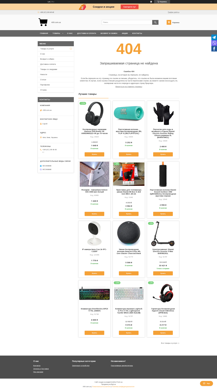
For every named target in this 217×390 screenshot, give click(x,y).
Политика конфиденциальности (123, 386)
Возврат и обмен (109, 33)
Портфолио (45, 85)
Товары (56, 33)
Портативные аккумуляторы (122, 366)
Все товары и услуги (169, 343)
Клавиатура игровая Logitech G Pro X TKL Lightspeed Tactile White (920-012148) (128, 311)
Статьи (43, 80)
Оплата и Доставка (41, 369)
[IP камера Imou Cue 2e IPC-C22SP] (94, 233)
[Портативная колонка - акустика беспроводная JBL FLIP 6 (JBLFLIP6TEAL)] (129, 113)
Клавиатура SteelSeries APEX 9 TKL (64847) (94, 310)
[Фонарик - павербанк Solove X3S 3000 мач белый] (94, 174)
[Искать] (155, 22)
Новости (43, 74)
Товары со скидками (48, 69)
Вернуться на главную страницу (129, 87)
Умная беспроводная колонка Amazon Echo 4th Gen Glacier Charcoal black (129, 251)
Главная (44, 33)
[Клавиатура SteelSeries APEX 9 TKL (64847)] (94, 292)
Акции (125, 33)
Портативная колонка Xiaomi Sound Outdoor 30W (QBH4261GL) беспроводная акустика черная (163, 193)
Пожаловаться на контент (101, 386)
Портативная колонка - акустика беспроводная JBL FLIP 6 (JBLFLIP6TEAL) (129, 131)
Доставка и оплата (86, 33)
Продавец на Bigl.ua (108, 384)
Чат (208, 383)
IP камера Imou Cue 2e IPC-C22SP (94, 250)
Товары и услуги (47, 49)
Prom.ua (119, 382)
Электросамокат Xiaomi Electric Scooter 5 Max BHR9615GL (163, 251)
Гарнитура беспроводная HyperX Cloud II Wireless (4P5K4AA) (163, 311)
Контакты (137, 33)
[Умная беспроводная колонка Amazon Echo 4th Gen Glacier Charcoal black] (129, 233)
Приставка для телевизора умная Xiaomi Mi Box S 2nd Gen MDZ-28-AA (128, 192)
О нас (70, 33)
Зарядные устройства (80, 366)
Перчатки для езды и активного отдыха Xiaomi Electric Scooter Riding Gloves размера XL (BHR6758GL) (163, 133)
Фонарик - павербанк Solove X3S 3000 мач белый (94, 191)
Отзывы (43, 90)
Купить (94, 154)
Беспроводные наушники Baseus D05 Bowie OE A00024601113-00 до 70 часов (94, 131)
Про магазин (38, 372)
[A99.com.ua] (43, 27)
